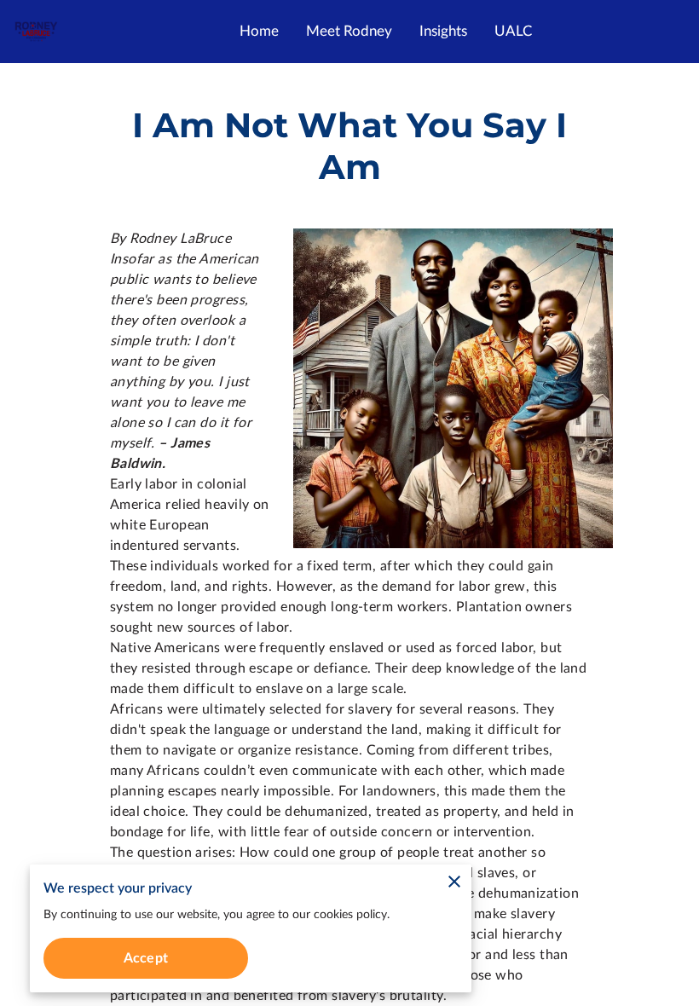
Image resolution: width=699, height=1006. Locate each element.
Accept (146, 958)
